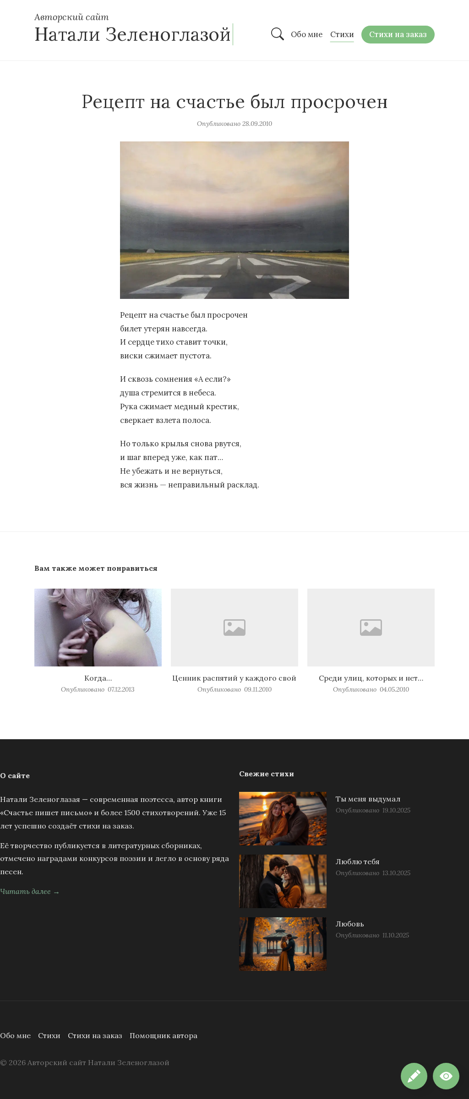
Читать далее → (30, 891)
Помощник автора (163, 1035)
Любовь (350, 923)
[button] (446, 1076)
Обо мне (15, 1035)
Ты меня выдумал (368, 798)
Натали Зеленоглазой (132, 34)
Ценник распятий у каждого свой (234, 677)
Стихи (49, 1035)
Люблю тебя (358, 861)
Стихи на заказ (95, 1035)
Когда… (98, 677)
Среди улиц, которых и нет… (371, 677)
